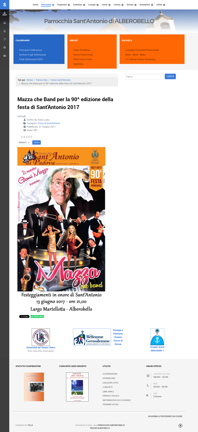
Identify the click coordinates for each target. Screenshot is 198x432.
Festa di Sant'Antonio (49, 123)
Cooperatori (110, 374)
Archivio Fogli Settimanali (32, 54)
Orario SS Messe (81, 50)
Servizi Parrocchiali (83, 54)
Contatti (107, 387)
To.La (30, 425)
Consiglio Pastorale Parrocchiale (142, 50)
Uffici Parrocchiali (82, 59)
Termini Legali (111, 404)
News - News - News (135, 54)
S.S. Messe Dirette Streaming (140, 59)
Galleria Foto (110, 383)
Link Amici (108, 391)
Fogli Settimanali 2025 (31, 59)
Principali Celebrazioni (30, 50)
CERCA (170, 76)
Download (109, 378)
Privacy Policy (111, 396)
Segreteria (78, 64)
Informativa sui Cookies (117, 400)
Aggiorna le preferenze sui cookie (165, 416)
